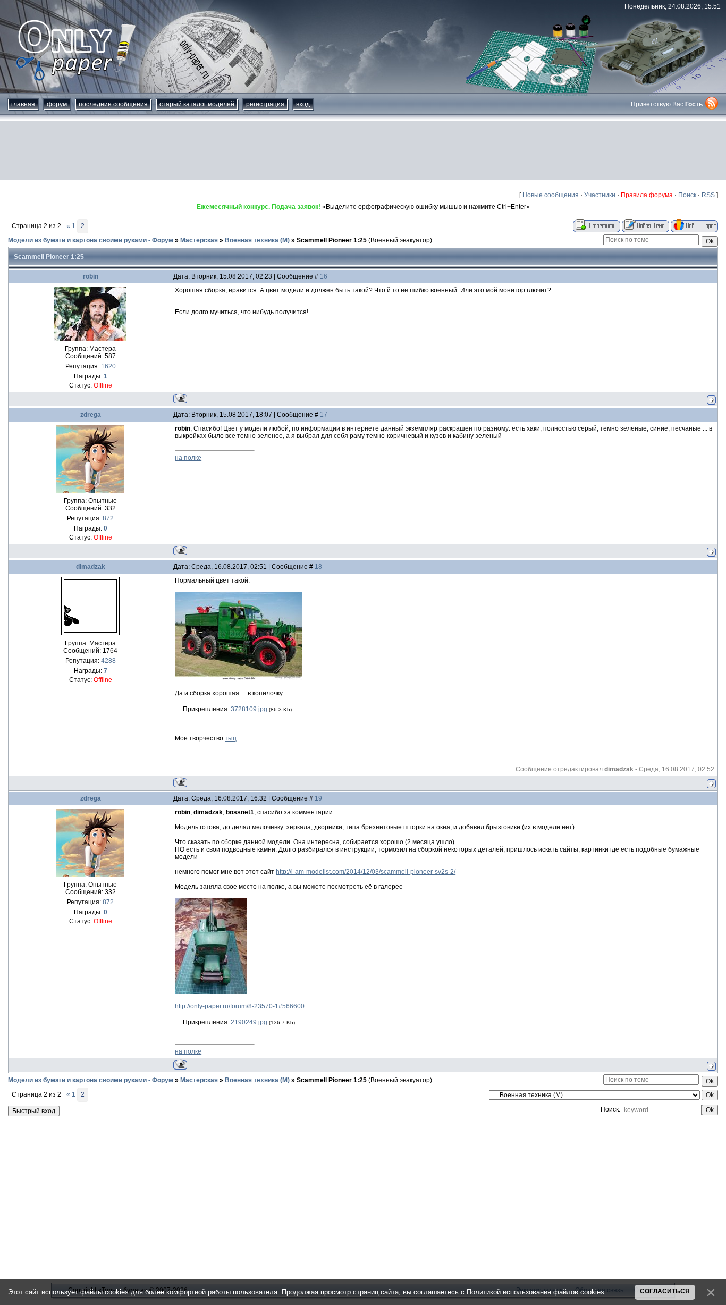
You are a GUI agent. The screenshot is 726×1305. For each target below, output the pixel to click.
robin (90, 276)
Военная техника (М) (257, 240)
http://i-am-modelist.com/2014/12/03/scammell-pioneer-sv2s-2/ (365, 871)
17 (323, 414)
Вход (303, 104)
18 (318, 566)
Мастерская (199, 240)
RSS (708, 195)
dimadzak (90, 566)
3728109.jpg (249, 709)
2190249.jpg (249, 1022)
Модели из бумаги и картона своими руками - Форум (90, 240)
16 (323, 276)
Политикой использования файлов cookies (535, 1292)
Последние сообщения (113, 104)
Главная (23, 104)
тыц (231, 738)
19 (318, 798)
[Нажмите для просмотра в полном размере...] (238, 678)
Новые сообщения (550, 195)
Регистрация (265, 104)
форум (57, 104)
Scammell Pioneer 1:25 (332, 240)
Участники (599, 195)
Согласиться (665, 1291)
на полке (188, 457)
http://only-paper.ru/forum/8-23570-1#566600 (240, 1006)
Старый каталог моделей (196, 104)
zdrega (90, 414)
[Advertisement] (363, 150)
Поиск (687, 195)
